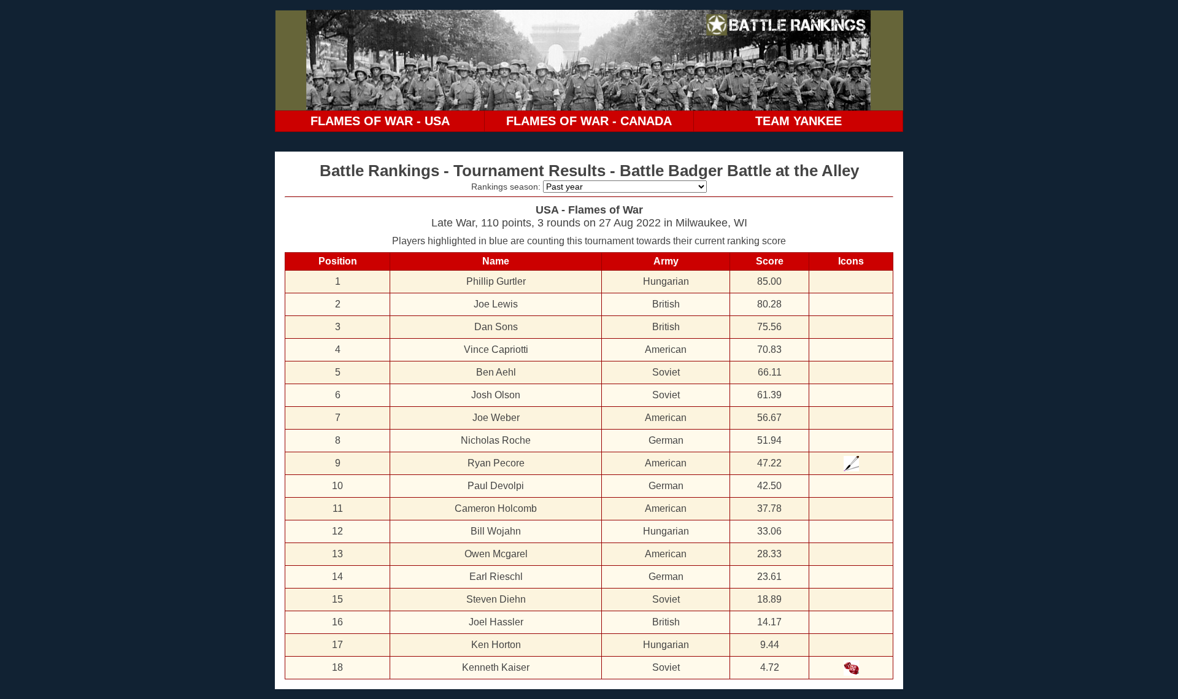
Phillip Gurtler (496, 281)
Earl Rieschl (496, 576)
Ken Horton (496, 644)
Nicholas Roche (496, 440)
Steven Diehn (496, 599)
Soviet (666, 372)
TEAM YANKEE (798, 121)
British (666, 304)
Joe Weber (496, 417)
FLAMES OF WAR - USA (380, 121)
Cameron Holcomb (496, 508)
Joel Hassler (496, 622)
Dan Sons (496, 327)
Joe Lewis (496, 304)
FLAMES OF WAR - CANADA (589, 121)
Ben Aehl (496, 372)
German (666, 440)
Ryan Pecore (496, 463)
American (666, 349)
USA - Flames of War (589, 210)
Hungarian (666, 281)
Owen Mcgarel (496, 554)
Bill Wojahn (496, 531)
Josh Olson (495, 395)
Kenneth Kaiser (495, 667)
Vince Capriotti (496, 349)
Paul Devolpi (496, 486)
